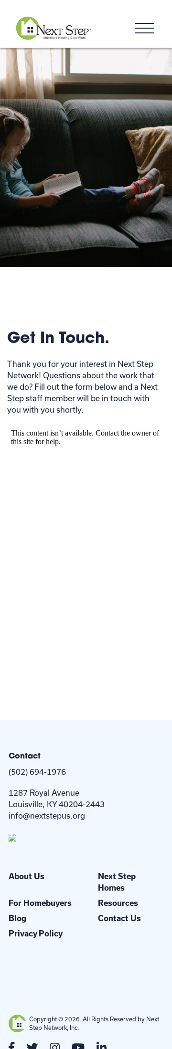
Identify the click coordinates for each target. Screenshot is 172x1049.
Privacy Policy (36, 933)
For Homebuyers (40, 902)
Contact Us (119, 918)
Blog (17, 918)
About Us (26, 876)
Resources (118, 902)
